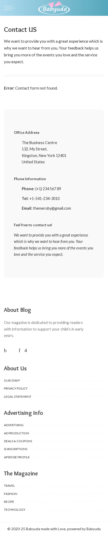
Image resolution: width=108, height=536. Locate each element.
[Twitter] (12, 350)
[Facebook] (5, 350)
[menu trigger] (10, 8)
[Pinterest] (19, 350)
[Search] (101, 8)
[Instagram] (25, 350)
